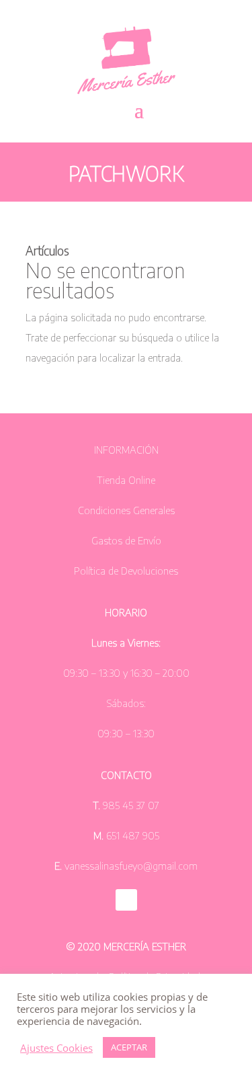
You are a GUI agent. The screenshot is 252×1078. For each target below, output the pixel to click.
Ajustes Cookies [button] (56, 1048)
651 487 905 (131, 835)
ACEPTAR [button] (129, 1047)
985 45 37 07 (131, 805)
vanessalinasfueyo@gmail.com (131, 866)
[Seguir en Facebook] (126, 900)
